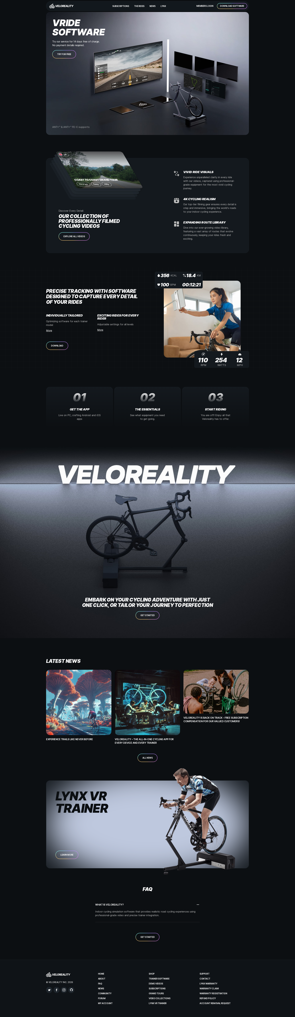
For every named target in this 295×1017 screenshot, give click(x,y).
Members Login (204, 6)
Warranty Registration (213, 993)
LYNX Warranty (208, 983)
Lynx (163, 6)
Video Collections (159, 998)
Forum (102, 998)
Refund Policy (208, 998)
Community (105, 993)
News (152, 6)
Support (204, 973)
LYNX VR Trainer (158, 1003)
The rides (139, 6)
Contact (205, 978)
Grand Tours (156, 993)
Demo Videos (156, 983)
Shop (151, 973)
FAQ (100, 983)
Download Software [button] (232, 6)
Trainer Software (159, 978)
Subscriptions (120, 6)
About (101, 978)
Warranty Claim (209, 988)
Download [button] (57, 345)
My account (105, 1003)
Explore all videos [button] (74, 236)
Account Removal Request (215, 1003)
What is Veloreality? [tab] (109, 904)
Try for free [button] (64, 54)
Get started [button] (147, 615)
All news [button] (147, 757)
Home (101, 973)
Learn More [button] (66, 854)
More (49, 330)
